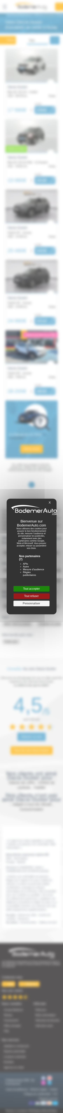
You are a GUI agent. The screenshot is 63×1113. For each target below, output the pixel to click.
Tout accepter (31, 588)
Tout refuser (31, 596)
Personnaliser (31, 603)
